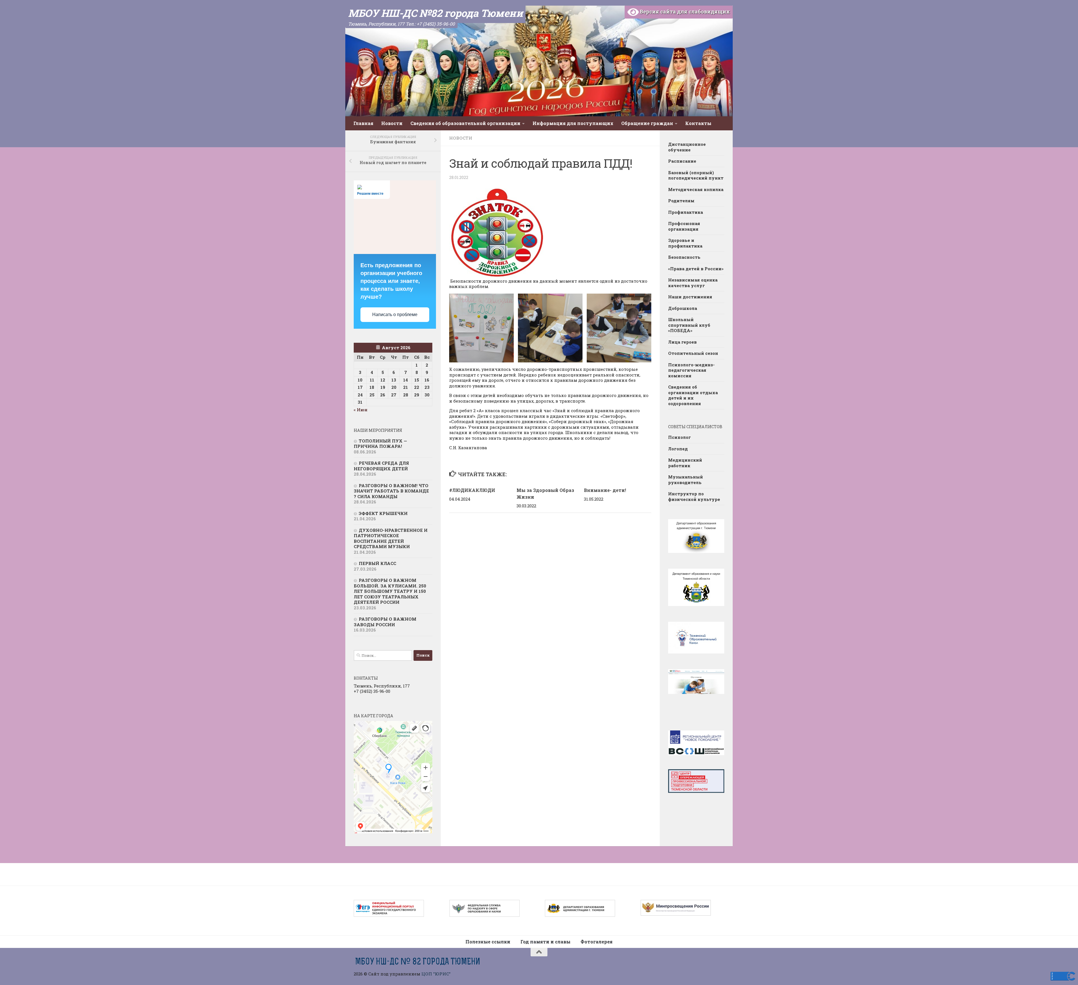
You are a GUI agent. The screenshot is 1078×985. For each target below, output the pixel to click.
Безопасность (684, 257)
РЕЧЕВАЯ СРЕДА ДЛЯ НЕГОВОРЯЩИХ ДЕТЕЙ (381, 465)
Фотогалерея (597, 942)
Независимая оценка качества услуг (693, 282)
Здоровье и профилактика (685, 243)
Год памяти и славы (545, 942)
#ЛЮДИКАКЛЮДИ (472, 490)
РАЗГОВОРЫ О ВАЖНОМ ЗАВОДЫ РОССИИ (385, 621)
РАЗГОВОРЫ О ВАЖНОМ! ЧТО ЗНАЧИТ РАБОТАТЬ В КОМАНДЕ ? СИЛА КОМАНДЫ (391, 491)
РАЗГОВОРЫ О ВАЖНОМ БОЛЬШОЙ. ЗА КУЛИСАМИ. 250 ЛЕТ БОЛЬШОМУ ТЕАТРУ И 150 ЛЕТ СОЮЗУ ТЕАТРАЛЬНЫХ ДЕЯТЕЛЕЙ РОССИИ (390, 591)
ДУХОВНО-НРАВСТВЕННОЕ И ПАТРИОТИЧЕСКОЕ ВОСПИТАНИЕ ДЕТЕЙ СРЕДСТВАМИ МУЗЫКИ (391, 538)
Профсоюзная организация (684, 226)
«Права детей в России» (695, 268)
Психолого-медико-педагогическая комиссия (691, 370)
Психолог (679, 437)
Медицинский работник (685, 462)
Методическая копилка (695, 189)
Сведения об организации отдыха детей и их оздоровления (693, 395)
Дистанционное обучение (687, 147)
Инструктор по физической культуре (694, 496)
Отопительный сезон (693, 353)
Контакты (698, 123)
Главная (363, 123)
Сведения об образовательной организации (465, 123)
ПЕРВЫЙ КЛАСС (377, 563)
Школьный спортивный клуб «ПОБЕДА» (689, 325)
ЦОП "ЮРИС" (436, 974)
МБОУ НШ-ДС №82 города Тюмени (435, 13)
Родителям (681, 200)
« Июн (360, 409)
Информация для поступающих (573, 123)
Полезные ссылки (487, 942)
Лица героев (682, 342)
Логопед (678, 448)
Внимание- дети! (605, 490)
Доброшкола (682, 308)
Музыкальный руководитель (685, 479)
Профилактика (685, 212)
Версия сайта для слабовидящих (684, 11)
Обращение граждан (647, 123)
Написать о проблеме (394, 314)
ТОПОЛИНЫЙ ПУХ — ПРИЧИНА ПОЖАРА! (380, 443)
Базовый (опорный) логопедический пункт (695, 175)
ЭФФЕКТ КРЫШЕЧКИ (383, 513)
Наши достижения (690, 296)
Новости (392, 123)
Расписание (682, 161)
